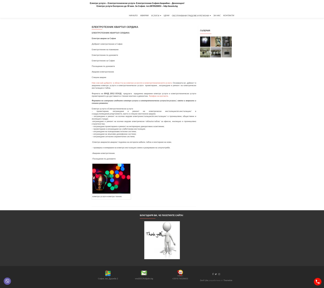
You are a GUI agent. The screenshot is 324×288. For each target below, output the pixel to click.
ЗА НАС (217, 16)
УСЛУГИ (155, 16)
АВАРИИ (144, 16)
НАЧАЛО (133, 16)
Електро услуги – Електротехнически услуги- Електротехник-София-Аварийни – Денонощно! (137, 3)
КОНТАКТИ (228, 16)
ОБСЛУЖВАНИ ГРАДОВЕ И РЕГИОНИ (190, 16)
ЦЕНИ (166, 16)
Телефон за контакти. (158, 96)
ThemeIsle (227, 280)
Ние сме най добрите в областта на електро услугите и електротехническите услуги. (132, 83)
